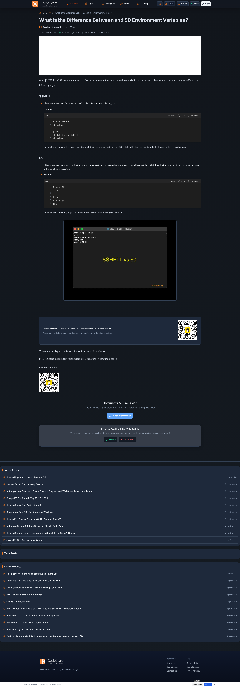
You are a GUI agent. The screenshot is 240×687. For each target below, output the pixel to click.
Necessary (197, 684)
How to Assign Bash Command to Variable (28, 629)
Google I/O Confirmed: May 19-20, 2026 (27, 498)
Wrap (173, 115)
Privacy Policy (193, 671)
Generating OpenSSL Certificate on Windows (29, 512)
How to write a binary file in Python (24, 594)
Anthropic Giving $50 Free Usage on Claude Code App (34, 526)
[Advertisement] (120, 55)
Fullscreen (194, 115)
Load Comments (122, 415)
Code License (193, 667)
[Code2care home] (46, 4)
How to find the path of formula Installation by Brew (32, 615)
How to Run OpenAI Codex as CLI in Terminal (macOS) (34, 519)
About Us (171, 663)
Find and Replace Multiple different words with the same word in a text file (44, 636)
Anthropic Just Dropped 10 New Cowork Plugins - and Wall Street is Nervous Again (49, 491)
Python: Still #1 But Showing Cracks (24, 484)
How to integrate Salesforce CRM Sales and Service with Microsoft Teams (44, 608)
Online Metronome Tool (18, 601)
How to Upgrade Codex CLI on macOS (26, 477)
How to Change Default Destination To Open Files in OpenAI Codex (40, 533)
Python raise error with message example (27, 622)
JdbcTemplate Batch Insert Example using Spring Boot (34, 587)
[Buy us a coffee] (187, 330)
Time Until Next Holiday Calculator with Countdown (33, 580)
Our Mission (172, 667)
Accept (208, 684)
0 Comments (103, 33)
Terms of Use (193, 663)
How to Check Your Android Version (24, 505)
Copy (183, 115)
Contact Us (172, 671)
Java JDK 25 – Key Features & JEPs (24, 540)
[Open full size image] (120, 260)
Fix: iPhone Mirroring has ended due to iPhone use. (32, 573)
